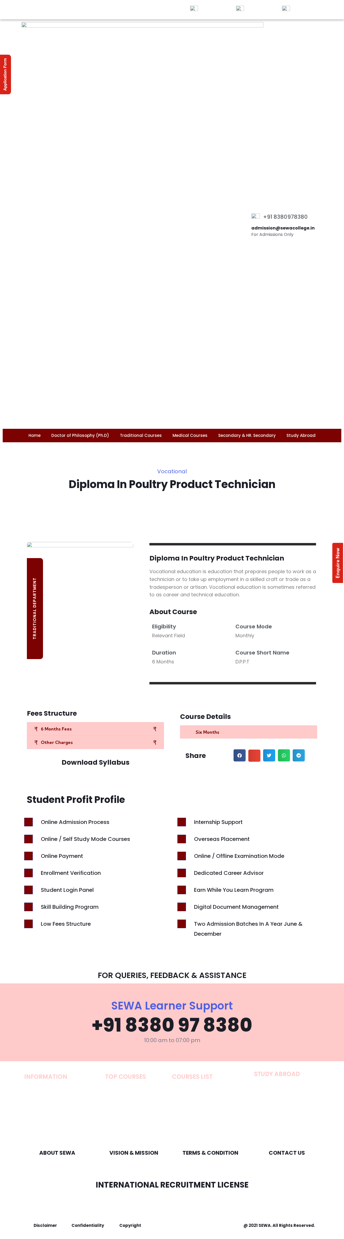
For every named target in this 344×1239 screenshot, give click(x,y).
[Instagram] (77, 9)
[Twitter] (67, 9)
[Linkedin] (87, 9)
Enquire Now (338, 563)
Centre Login (259, 9)
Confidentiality (87, 1225)
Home (34, 435)
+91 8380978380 (285, 217)
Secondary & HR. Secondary (247, 435)
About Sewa (57, 1153)
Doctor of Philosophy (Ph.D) (80, 435)
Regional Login (307, 9)
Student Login (214, 9)
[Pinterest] (97, 9)
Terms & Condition (210, 1153)
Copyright (130, 1225)
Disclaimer (45, 1225)
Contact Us (287, 1153)
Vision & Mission (133, 1153)
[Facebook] (57, 9)
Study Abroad (301, 435)
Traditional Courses (141, 435)
